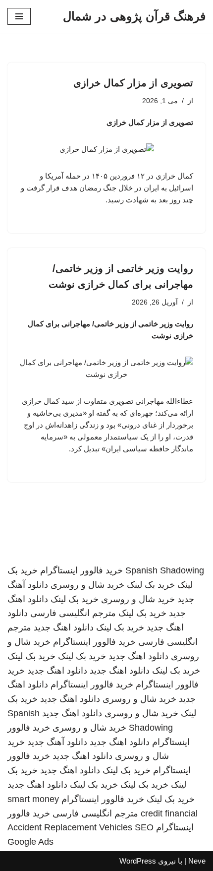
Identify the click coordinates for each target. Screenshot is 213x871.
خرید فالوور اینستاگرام (81, 570)
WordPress (137, 861)
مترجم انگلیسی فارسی (73, 613)
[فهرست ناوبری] (19, 16)
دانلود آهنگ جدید (57, 742)
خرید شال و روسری (87, 585)
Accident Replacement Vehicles (69, 827)
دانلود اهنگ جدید (64, 627)
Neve (197, 861)
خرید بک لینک (151, 585)
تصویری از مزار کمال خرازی (133, 82)
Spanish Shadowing (164, 570)
